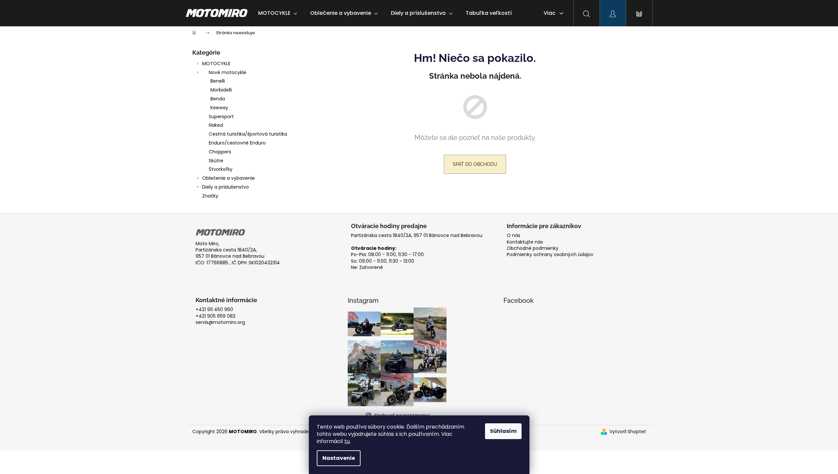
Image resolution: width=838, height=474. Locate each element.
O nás (513, 235)
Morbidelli (221, 90)
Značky (210, 196)
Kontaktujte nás (525, 242)
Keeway (219, 107)
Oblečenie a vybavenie (228, 178)
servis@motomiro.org (220, 322)
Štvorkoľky (220, 169)
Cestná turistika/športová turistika (248, 134)
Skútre (216, 160)
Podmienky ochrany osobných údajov (550, 254)
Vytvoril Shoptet (627, 432)
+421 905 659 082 (215, 316)
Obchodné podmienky (532, 248)
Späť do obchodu (475, 164)
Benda (217, 98)
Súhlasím (503, 431)
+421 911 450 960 (214, 309)
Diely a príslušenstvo (225, 187)
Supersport (221, 116)
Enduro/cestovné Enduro (237, 143)
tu (347, 441)
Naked (216, 125)
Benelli (217, 81)
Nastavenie (338, 458)
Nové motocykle (227, 72)
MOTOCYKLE (216, 63)
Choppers (220, 151)
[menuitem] (278, 13)
